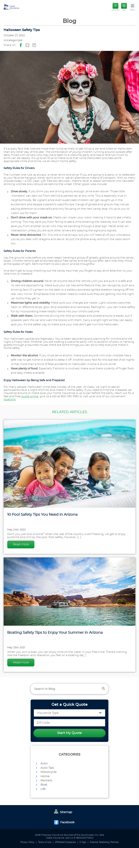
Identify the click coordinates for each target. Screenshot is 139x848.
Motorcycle (49, 772)
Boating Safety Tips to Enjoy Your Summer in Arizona (55, 632)
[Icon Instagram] (34, 45)
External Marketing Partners (104, 842)
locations (10, 399)
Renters (46, 780)
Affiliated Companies (65, 842)
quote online (29, 396)
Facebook (67, 822)
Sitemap (66, 812)
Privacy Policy (27, 842)
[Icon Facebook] (21, 45)
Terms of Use (44, 842)
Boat (44, 784)
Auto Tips (47, 767)
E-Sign (83, 842)
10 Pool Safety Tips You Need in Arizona (42, 514)
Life (43, 789)
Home (45, 776)
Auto (44, 763)
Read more (21, 544)
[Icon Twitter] (27, 45)
